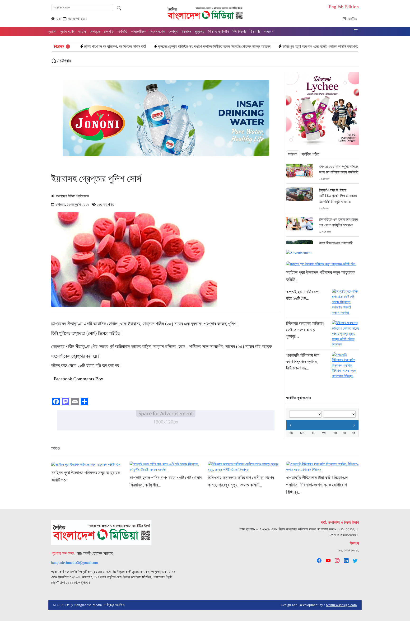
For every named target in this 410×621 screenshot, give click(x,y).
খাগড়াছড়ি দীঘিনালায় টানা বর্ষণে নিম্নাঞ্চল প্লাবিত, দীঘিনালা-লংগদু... (302, 361)
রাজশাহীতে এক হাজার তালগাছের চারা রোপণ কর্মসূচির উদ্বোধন (338, 222)
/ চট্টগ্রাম (63, 60)
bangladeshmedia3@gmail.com (74, 563)
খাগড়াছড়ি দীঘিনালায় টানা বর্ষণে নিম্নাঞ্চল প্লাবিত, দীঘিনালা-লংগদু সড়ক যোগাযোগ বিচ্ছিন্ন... (317, 485)
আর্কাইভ (352, 19)
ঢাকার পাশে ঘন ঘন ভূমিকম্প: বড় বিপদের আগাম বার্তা (77, 46)
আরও (55, 448)
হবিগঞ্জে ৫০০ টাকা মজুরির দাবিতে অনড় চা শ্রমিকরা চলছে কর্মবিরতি (338, 169)
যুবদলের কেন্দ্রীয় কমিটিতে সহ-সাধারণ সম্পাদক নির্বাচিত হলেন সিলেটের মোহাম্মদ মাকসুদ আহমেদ (176, 46)
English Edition (344, 6)
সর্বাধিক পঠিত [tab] (310, 154)
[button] (356, 31)
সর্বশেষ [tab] (292, 154)
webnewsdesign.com (341, 605)
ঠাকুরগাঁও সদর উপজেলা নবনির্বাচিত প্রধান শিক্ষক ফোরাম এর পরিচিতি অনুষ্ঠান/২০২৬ (338, 196)
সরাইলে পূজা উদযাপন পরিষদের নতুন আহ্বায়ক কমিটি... (320, 276)
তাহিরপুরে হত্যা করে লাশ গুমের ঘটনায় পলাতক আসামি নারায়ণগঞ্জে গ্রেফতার (289, 46)
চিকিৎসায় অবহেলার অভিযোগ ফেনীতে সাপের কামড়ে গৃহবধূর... (305, 330)
